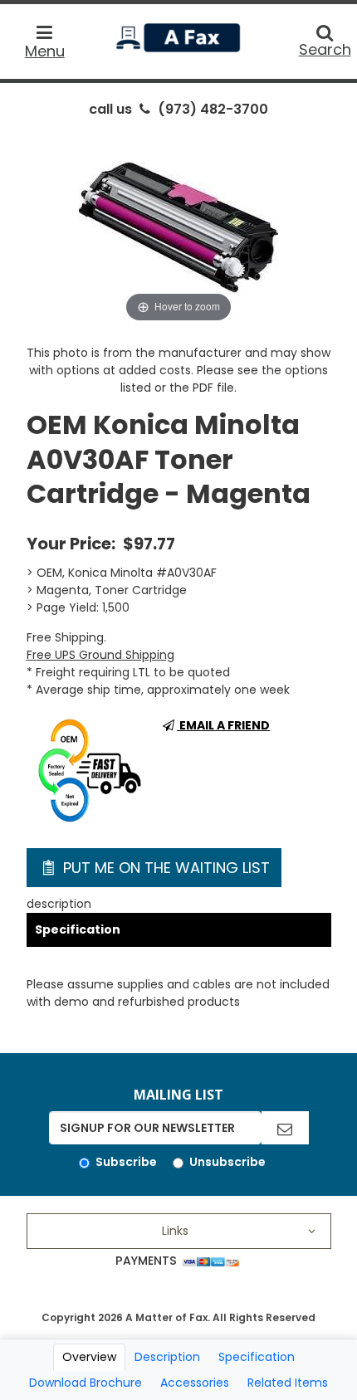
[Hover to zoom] (178, 226)
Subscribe (126, 1161)
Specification (77, 929)
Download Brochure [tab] (85, 1382)
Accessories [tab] (194, 1382)
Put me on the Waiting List (164, 867)
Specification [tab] (256, 1357)
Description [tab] (167, 1357)
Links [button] (175, 1230)
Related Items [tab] (287, 1382)
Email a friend (223, 725)
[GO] (285, 1127)
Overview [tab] (89, 1357)
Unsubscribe (227, 1161)
